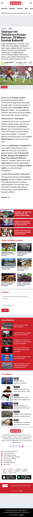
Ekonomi (4, 8)
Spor (26, 8)
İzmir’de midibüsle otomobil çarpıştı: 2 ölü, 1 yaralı (23, 269)
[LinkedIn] (19, 446)
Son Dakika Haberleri (9, 462)
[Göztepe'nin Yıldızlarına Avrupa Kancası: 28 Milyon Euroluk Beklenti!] (16, 75)
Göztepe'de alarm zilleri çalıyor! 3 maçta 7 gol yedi (8, 254)
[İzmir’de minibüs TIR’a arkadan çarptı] (8, 262)
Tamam (21, 514)
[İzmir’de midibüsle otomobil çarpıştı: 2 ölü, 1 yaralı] (24, 262)
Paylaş (5, 87)
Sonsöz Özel (12, 472)
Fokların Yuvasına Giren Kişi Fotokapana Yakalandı (24, 254)
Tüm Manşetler (7, 460)
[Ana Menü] (2, 3)
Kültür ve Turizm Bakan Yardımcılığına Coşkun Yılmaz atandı (23, 399)
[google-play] (24, 477)
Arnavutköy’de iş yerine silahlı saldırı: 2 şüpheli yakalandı (23, 390)
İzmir (10, 28)
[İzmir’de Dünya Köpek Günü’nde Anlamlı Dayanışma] (8, 277)
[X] (13, 446)
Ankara (16, 378)
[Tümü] (31, 374)
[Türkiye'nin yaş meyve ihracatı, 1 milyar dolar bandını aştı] (24, 277)
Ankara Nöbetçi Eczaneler (10, 451)
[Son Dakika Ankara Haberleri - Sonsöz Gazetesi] (16, 3)
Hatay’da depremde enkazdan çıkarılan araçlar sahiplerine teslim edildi (22, 415)
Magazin (17, 471)
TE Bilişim (20, 491)
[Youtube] (22, 446)
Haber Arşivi (6, 464)
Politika (10, 471)
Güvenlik (16, 386)
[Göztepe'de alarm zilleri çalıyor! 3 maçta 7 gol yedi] (8, 247)
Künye (4, 469)
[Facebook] (10, 446)
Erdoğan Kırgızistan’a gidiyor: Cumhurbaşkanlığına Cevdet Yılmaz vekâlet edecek (21, 382)
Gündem (12, 8)
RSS (6, 485)
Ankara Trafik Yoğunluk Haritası (11, 457)
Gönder (5, 310)
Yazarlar (20, 8)
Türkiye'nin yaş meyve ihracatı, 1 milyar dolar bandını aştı (24, 284)
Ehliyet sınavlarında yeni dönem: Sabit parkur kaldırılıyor (22, 424)
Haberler (3, 28)
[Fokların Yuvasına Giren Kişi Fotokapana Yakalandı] (24, 247)
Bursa (16, 403)
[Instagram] (16, 446)
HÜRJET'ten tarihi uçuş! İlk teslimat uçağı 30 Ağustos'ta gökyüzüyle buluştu (16, 13)
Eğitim (16, 420)
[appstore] (9, 477)
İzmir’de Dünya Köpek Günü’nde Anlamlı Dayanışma (8, 284)
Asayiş (4, 472)
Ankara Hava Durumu (9, 453)
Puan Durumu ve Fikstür (9, 458)
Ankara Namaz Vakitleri (9, 455)
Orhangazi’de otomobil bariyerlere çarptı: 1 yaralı (22, 407)
